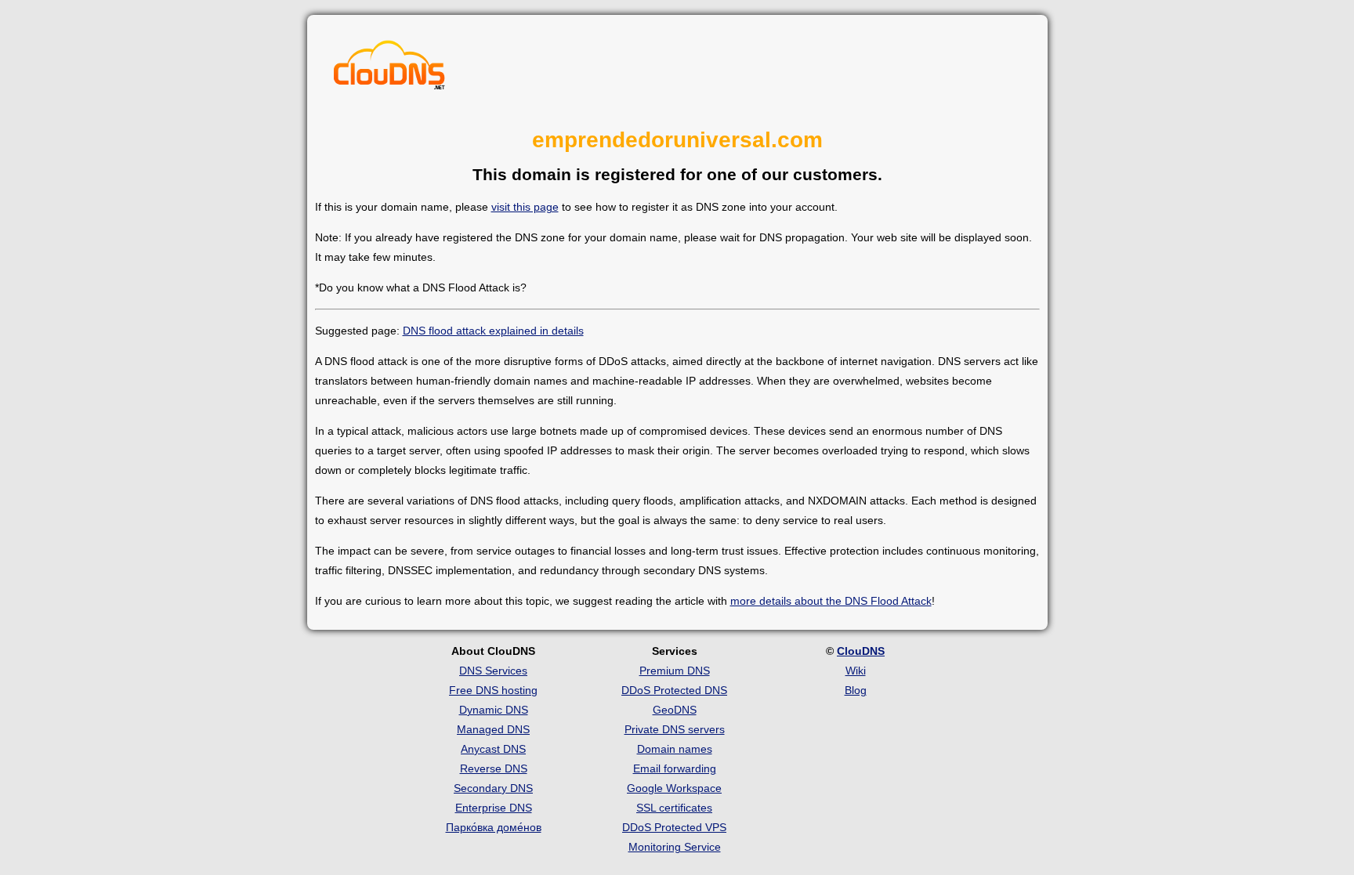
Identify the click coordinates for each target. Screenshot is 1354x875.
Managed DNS (493, 729)
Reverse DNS (493, 768)
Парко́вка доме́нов (493, 827)
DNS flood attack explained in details (493, 330)
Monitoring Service (674, 847)
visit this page (525, 207)
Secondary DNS (493, 788)
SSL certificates (674, 807)
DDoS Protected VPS (674, 827)
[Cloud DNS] (389, 68)
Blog (856, 690)
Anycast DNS (493, 749)
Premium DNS (674, 670)
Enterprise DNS (493, 807)
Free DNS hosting (493, 690)
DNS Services (493, 670)
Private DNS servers (675, 729)
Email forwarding (674, 768)
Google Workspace (674, 788)
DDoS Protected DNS (674, 690)
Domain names (674, 749)
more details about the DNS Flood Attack (831, 601)
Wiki (855, 670)
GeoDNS (675, 709)
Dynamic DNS (493, 709)
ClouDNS (861, 651)
